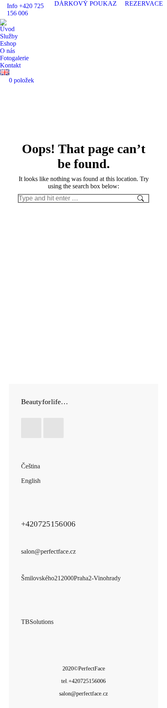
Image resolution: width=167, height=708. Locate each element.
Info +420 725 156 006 (25, 9)
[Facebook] (31, 428)
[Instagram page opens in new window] (161, 13)
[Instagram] (53, 428)
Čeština (30, 466)
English (31, 480)
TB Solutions (37, 621)
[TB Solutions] (26, 612)
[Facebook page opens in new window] (148, 13)
